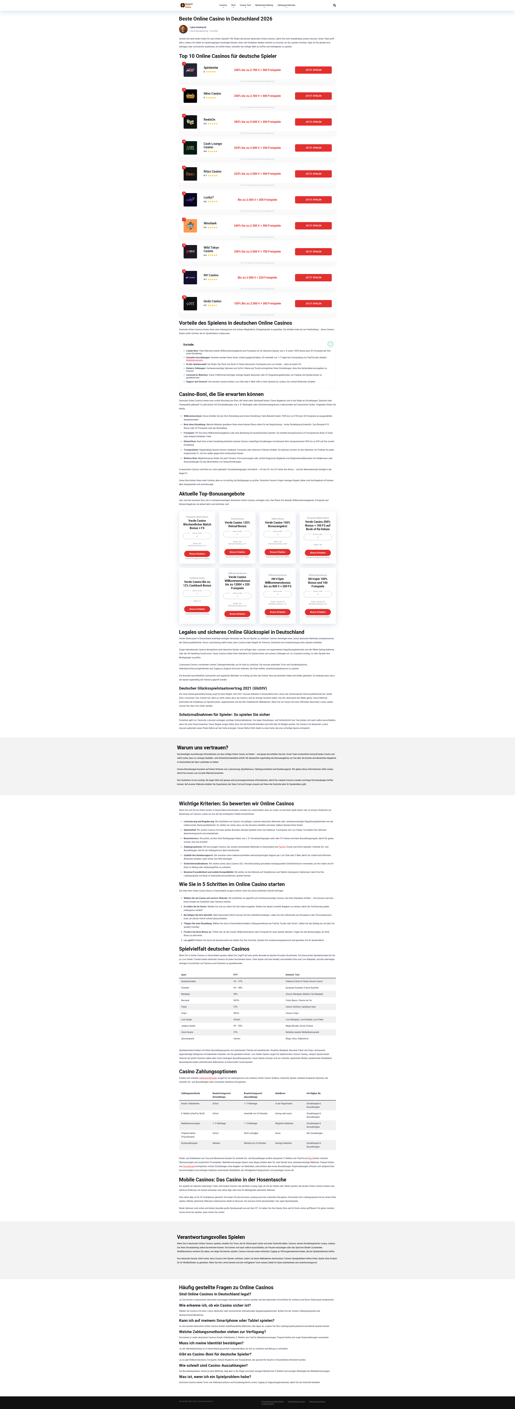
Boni (233, 5)
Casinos (223, 5)
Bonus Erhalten (197, 554)
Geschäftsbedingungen (296, 1402)
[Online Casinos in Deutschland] (186, 4)
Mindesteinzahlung (264, 5)
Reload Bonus (237, 519)
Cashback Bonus (197, 578)
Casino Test (245, 5)
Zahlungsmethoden (286, 5)
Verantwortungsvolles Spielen (273, 1402)
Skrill (310, 1158)
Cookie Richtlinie (268, 1404)
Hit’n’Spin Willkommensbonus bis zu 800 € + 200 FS (277, 582)
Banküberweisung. (194, 360)
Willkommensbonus (237, 573)
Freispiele (191, 517)
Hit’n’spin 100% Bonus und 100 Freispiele (318, 582)
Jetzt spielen (313, 70)
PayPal (282, 847)
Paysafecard (189, 1166)
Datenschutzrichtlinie (317, 1402)
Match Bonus (202, 517)
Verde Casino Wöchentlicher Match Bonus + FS (197, 524)
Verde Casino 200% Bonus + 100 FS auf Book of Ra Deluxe (317, 525)
